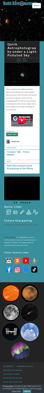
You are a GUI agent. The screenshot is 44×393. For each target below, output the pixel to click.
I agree (27, 391)
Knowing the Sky (25, 366)
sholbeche (15, 141)
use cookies (9, 386)
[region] (22, 190)
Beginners (8, 366)
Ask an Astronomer (12, 370)
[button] (14, 202)
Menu (36, 5)
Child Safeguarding (12, 382)
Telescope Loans (11, 374)
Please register (10, 237)
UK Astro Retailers (12, 378)
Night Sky (12, 134)
